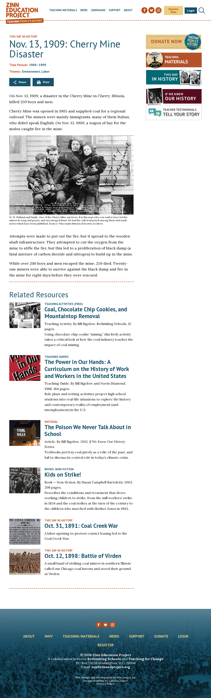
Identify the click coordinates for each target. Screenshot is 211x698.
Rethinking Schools (104, 659)
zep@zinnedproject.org (110, 667)
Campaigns (98, 10)
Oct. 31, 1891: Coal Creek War (81, 525)
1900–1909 (37, 65)
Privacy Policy (105, 684)
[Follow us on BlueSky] (105, 625)
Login (191, 10)
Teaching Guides (57, 357)
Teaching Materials (63, 10)
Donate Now (173, 10)
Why (49, 636)
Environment (31, 71)
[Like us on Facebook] (98, 625)
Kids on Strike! (63, 474)
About (128, 10)
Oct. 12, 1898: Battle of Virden (83, 556)
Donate (161, 636)
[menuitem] (63, 10)
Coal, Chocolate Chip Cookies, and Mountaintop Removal (86, 312)
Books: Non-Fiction (59, 469)
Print (46, 82)
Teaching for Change (145, 659)
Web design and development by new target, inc (105, 677)
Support (115, 10)
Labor (45, 71)
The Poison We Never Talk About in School (88, 430)
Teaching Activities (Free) (64, 304)
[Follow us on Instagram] (112, 625)
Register (105, 645)
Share (22, 82)
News (84, 10)
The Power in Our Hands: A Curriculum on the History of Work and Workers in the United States (87, 368)
